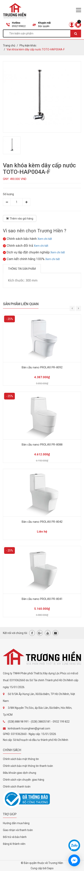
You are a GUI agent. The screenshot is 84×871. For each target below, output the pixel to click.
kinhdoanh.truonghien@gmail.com (29, 728)
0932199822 (19, 26)
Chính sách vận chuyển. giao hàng (23, 779)
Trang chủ (9, 45)
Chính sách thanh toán (16, 786)
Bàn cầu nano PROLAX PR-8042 (42, 522)
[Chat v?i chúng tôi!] (74, 860)
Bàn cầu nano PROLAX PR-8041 (42, 599)
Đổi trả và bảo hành (15, 837)
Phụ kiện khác (28, 45)
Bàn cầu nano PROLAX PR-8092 (42, 367)
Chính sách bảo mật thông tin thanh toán (28, 765)
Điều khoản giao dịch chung (19, 772)
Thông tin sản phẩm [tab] (22, 268)
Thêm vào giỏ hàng (21, 218)
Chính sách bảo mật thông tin (21, 759)
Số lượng (8, 194)
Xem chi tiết (45, 238)
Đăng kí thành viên (14, 843)
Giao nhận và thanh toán (18, 830)
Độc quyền (43, 26)
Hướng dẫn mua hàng (16, 823)
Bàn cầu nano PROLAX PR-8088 (42, 444)
